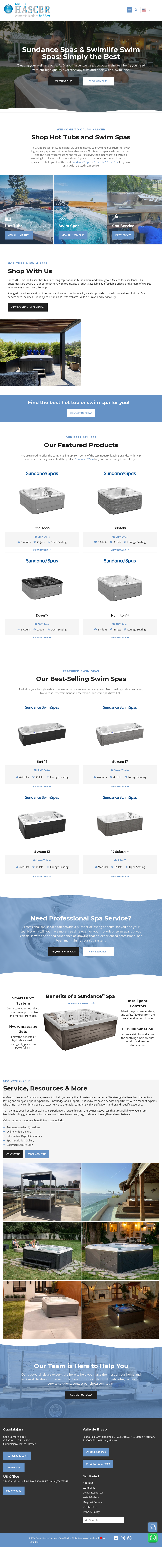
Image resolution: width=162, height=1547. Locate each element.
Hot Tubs (14, 226)
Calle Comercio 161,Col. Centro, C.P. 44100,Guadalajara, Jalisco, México (19, 1440)
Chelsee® (42, 528)
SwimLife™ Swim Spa (106, 162)
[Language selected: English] (146, 10)
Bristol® (119, 528)
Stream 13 (42, 852)
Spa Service (123, 226)
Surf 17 (42, 761)
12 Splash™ (120, 852)
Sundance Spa (81, 162)
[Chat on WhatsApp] (153, 1537)
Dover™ (42, 615)
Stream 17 (120, 761)
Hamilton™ (120, 615)
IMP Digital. (34, 1541)
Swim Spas (69, 226)
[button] (129, 10)
